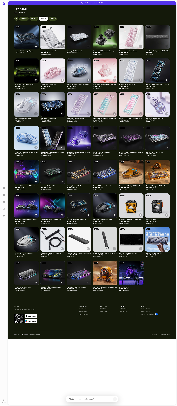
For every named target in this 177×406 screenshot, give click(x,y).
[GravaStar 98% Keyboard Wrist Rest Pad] (157, 37)
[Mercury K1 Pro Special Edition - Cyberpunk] (79, 273)
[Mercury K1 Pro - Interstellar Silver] (105, 172)
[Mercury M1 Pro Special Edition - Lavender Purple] (157, 104)
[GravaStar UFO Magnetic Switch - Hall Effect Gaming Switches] (79, 138)
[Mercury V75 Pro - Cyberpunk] (157, 138)
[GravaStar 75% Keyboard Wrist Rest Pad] (79, 239)
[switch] (34, 19)
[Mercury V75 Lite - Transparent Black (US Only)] (131, 138)
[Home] (3, 188)
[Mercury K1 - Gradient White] (157, 239)
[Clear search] (115, 399)
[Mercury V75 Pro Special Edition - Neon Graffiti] (26, 172)
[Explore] (3, 195)
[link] (31, 316)
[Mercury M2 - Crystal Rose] (52, 70)
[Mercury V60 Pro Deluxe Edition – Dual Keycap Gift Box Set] (52, 138)
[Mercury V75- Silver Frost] (79, 37)
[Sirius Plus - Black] (157, 205)
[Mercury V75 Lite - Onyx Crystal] (26, 37)
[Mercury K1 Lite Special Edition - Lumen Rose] (131, 104)
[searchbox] (92, 399)
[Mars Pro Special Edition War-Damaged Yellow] (105, 273)
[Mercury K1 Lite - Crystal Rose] (131, 37)
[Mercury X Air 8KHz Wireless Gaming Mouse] (79, 70)
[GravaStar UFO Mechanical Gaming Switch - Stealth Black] (105, 37)
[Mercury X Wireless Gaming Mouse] (52, 205)
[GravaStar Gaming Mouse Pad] (131, 239)
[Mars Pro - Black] (131, 273)
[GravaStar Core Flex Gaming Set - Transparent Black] (79, 205)
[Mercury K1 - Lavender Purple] (79, 104)
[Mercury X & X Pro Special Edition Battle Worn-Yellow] (131, 172)
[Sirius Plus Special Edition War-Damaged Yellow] (131, 205)
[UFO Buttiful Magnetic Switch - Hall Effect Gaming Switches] (105, 70)
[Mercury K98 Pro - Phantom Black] (26, 70)
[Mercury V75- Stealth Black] (52, 172)
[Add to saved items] (36, 46)
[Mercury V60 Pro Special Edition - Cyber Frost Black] (157, 70)
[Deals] (3, 208)
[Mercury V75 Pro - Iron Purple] (105, 138)
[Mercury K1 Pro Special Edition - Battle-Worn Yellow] (157, 172)
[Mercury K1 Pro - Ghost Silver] (52, 37)
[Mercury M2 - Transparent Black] (105, 205)
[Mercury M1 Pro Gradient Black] (26, 239)
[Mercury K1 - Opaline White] (131, 70)
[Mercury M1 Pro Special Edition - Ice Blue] (26, 138)
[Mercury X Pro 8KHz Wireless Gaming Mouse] (26, 205)
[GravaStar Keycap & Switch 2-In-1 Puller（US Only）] (105, 239)
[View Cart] (3, 201)
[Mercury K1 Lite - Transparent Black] (52, 273)
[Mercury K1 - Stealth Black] (52, 104)
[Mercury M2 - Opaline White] (26, 104)
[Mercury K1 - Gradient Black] (26, 273)
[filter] (16, 19)
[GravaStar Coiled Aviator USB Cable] (52, 239)
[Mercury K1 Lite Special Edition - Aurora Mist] (105, 104)
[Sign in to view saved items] (3, 215)
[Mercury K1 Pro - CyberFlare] (79, 172)
